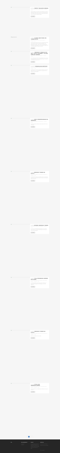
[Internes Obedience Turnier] (20, 250)
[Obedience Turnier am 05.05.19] (20, 197)
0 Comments (45, 9)
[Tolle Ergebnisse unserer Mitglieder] (20, 303)
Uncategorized (40, 67)
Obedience (36, 9)
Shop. (44, 450)
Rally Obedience (40, 280)
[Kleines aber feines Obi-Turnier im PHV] (20, 43)
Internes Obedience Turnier (41, 225)
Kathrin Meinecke (45, 67)
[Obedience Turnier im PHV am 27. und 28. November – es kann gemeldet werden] (20, 57)
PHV (38, 55)
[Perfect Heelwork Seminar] (20, 21)
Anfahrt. (31, 448)
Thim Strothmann (41, 9)
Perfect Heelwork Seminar (41, 8)
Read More (32, 16)
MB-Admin (41, 55)
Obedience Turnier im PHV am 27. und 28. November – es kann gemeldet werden (39, 53)
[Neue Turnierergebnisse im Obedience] (20, 144)
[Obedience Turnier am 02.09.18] (20, 356)
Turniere (43, 280)
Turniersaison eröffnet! (41, 66)
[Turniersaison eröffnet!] (20, 91)
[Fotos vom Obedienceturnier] (20, 409)
